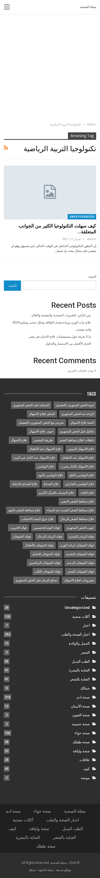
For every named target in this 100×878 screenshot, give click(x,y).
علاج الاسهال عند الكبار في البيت (34, 457)
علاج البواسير (45, 466)
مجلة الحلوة (45, 870)
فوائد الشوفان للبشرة (80, 554)
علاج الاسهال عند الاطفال (78, 457)
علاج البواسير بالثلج (81, 475)
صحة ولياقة (81, 751)
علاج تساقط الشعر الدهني (77, 501)
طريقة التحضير (43, 440)
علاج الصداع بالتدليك (24, 484)
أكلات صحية (81, 617)
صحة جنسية (81, 724)
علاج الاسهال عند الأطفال (45, 449)
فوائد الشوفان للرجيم (80, 563)
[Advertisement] (50, 69)
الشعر (85, 652)
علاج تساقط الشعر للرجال (77, 519)
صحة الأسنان (80, 706)
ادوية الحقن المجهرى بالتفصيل (75, 405)
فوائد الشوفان (22, 536)
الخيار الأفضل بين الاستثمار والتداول (68, 343)
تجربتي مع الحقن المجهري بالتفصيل (41, 422)
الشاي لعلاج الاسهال (42, 414)
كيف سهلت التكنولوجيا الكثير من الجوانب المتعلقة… (57, 229)
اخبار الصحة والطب (75, 634)
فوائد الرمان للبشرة (81, 536)
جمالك (85, 688)
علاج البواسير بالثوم (50, 475)
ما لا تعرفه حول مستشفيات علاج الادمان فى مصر (60, 336)
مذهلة (32, 870)
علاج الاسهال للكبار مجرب (77, 466)
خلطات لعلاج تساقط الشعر (76, 440)
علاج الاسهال (19, 440)
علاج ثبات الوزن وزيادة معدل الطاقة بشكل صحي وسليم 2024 (51, 322)
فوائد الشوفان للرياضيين (44, 563)
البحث (92, 276)
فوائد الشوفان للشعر (80, 571)
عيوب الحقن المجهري (80, 528)
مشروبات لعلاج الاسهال (79, 580)
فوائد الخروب (18, 528)
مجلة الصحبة (88, 7)
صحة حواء (82, 733)
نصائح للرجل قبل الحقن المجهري (36, 580)
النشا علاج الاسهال (82, 422)
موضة (85, 778)
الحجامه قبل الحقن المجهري (31, 405)
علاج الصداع (51, 484)
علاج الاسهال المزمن (81, 449)
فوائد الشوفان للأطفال (39, 545)
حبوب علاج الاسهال (41, 431)
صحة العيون (81, 715)
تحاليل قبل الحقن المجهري (77, 431)
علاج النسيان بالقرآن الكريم (56, 493)
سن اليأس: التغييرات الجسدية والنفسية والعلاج (61, 315)
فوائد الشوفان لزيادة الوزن (77, 545)
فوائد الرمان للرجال (49, 536)
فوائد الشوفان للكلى (48, 571)
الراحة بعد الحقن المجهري (77, 414)
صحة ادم (83, 697)
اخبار (86, 625)
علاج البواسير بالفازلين (79, 484)
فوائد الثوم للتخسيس (46, 528)
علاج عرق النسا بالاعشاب (37, 519)
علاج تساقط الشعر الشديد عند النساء (70, 510)
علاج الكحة (87, 493)
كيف (86, 769)
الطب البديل (81, 661)
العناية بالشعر (80, 679)
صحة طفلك (81, 742)
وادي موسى (83, 329)
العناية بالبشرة (79, 670)
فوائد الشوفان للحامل (46, 554)
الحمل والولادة (79, 643)
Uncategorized (82, 216)
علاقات (84, 760)
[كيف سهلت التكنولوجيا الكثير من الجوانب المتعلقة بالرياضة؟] (50, 192)
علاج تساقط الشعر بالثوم (24, 510)
